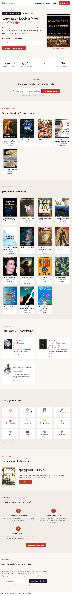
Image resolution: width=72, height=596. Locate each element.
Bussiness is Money (10, 307)
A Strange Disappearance (57, 343)
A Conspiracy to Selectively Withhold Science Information (10, 141)
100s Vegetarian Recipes (10, 169)
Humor (44, 281)
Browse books (39, 3)
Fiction (27, 222)
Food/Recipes (45, 143)
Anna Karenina (18, 343)
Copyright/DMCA (20, 593)
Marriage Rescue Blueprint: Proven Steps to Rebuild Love (27, 308)
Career (9, 224)
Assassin (62, 247)
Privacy (12, 593)
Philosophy (62, 145)
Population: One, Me (62, 277)
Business (45, 253)
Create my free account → (14, 48)
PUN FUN (44, 277)
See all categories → (8, 442)
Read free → (16, 354)
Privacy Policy (26, 585)
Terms (6, 593)
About (1, 593)
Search (48, 3)
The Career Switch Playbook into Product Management (9, 220)
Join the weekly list (38, 581)
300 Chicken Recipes (45, 140)
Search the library (51, 91)
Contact (28, 593)
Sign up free (64, 3)
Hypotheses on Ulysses (58, 48)
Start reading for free (36, 545)
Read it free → (25, 482)
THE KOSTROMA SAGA (27, 218)
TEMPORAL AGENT (10, 277)
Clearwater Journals (27, 140)
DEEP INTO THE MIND (27, 247)
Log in (54, 3)
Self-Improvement (45, 224)
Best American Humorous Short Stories (22, 368)
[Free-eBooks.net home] (10, 3)
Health (44, 312)
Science (10, 145)
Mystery (27, 143)
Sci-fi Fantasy (10, 281)
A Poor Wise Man (24, 472)
